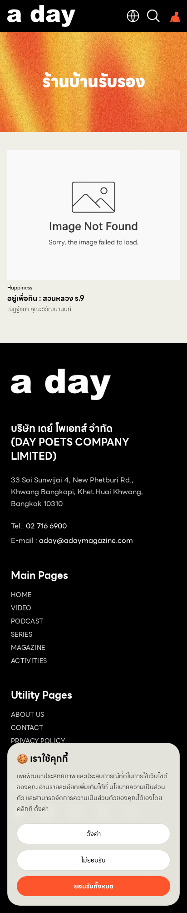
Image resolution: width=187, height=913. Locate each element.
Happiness (19, 287)
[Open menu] (173, 16)
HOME (21, 595)
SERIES (21, 634)
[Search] (153, 16)
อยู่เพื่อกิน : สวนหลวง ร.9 (45, 298)
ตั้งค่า (41, 809)
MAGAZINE (28, 648)
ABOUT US (27, 715)
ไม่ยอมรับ (93, 860)
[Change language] (133, 16)
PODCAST (27, 621)
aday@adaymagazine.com (86, 540)
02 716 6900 (46, 526)
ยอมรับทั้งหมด (93, 886)
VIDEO (21, 608)
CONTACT (27, 728)
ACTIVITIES (29, 661)
